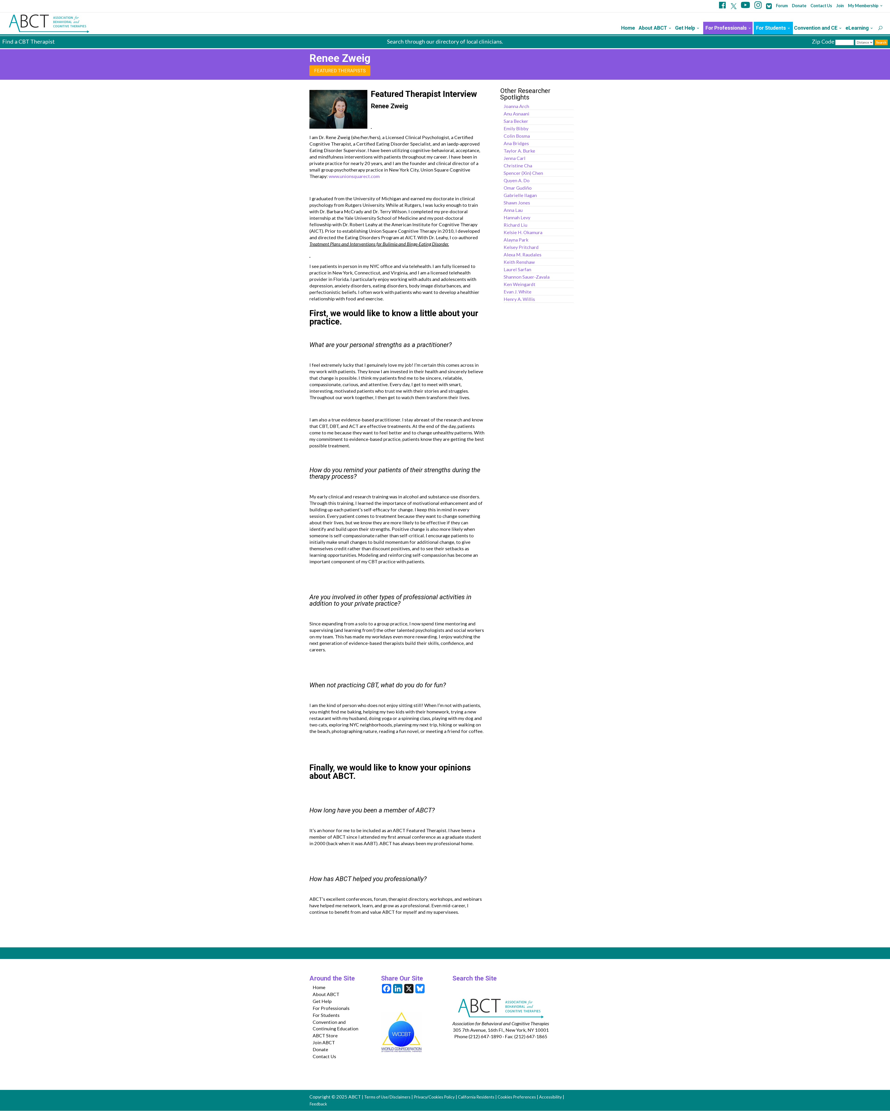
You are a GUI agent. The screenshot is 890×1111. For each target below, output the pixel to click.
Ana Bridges (516, 143)
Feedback (318, 1103)
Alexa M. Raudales (522, 254)
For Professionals (726, 28)
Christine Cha (518, 165)
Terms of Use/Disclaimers (387, 1097)
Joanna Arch (516, 106)
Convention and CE (815, 28)
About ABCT (653, 28)
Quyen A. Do (517, 180)
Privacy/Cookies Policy (434, 1097)
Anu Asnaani (516, 113)
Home (628, 28)
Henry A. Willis (519, 299)
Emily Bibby (516, 128)
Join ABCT (324, 1042)
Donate (799, 5)
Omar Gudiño (518, 188)
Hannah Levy (517, 217)
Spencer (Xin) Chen (523, 173)
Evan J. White (517, 291)
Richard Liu (515, 225)
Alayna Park (516, 239)
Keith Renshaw (519, 262)
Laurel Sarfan (517, 269)
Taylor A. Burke (519, 150)
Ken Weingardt (519, 284)
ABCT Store (325, 1035)
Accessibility (550, 1097)
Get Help (685, 28)
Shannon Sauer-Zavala (527, 277)
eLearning (857, 28)
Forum (782, 5)
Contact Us (821, 5)
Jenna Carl (514, 158)
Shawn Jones (517, 202)
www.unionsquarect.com (354, 176)
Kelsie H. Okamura (523, 232)
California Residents (476, 1097)
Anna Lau (513, 210)
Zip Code (823, 41)
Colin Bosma (517, 136)
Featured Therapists (340, 70)
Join (840, 5)
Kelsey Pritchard (521, 247)
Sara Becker (516, 121)
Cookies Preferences (517, 1097)
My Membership (863, 5)
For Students (771, 28)
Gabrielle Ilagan (520, 195)
